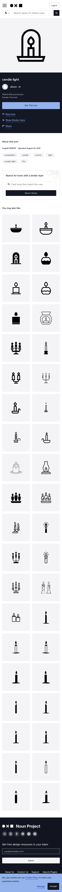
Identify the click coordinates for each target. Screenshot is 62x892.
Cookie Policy (31, 877)
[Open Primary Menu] (5, 6)
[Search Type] (7, 13)
